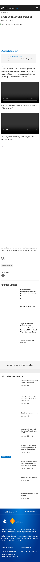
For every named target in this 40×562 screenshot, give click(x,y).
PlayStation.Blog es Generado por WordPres (10, 555)
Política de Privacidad (9, 551)
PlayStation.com (7, 548)
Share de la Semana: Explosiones (29, 413)
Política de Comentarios (28, 551)
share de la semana (7, 265)
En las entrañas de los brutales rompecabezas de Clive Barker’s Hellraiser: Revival (29, 399)
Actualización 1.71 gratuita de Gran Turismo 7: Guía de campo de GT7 (29, 431)
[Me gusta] (28, 386)
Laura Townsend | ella (15, 56)
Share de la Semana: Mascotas (29, 477)
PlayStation (11, 8)
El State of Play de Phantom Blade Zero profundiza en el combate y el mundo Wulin (28, 447)
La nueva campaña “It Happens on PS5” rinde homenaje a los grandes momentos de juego (29, 463)
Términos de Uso (26, 548)
